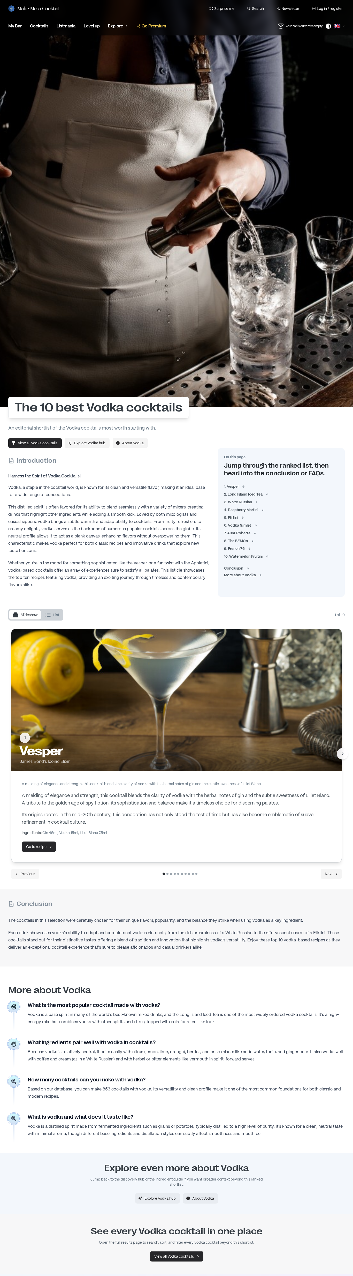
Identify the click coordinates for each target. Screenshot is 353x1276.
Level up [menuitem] (92, 26)
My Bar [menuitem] (15, 26)
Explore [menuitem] (115, 26)
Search (258, 8)
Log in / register (330, 8)
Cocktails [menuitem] (39, 26)
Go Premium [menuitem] (154, 26)
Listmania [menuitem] (66, 26)
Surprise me (224, 8)
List (56, 615)
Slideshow (29, 615)
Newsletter (290, 8)
